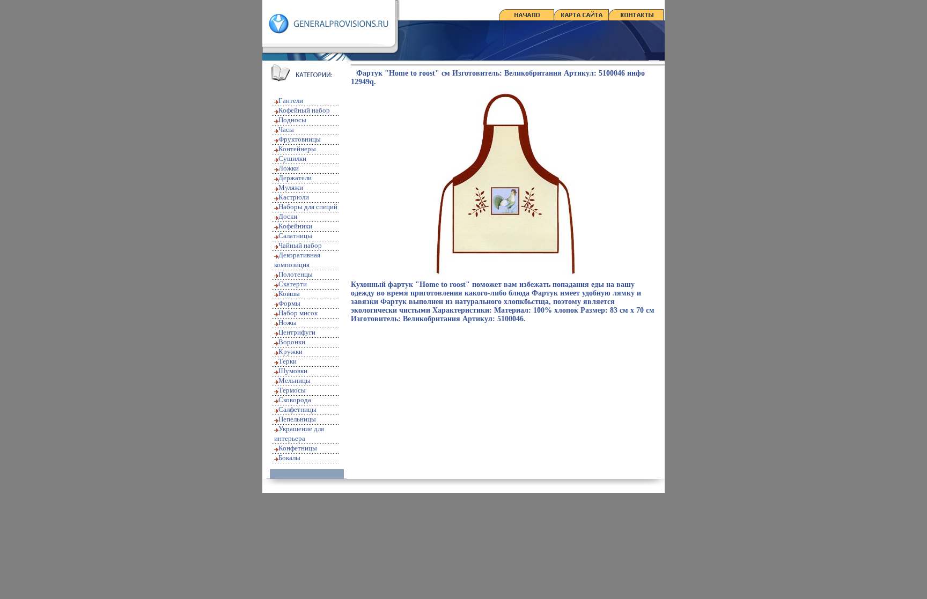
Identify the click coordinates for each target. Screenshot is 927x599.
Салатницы (295, 236)
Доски (287, 216)
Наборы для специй (307, 207)
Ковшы (289, 294)
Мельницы (294, 380)
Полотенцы (295, 274)
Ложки (288, 168)
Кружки (290, 351)
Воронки (291, 342)
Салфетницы (297, 409)
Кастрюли (293, 197)
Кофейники (295, 226)
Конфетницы (297, 448)
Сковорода (294, 400)
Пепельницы (297, 419)
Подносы (292, 120)
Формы (289, 303)
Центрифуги (296, 332)
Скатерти (292, 284)
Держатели (295, 178)
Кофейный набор (304, 110)
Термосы (292, 390)
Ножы (287, 323)
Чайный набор (300, 245)
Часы (286, 129)
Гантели (290, 101)
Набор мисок (298, 313)
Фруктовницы (299, 139)
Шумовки (292, 371)
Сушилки (292, 158)
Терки (287, 361)
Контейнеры (297, 149)
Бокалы (289, 458)
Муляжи (290, 187)
